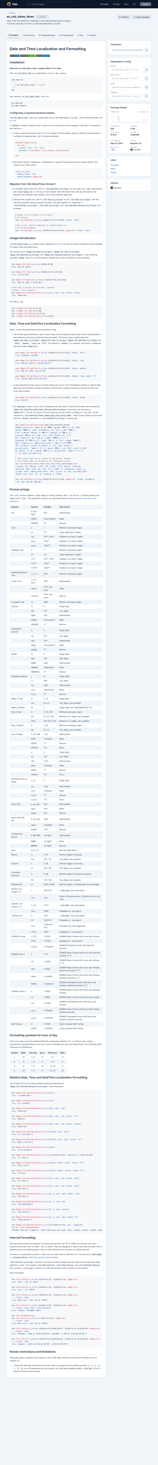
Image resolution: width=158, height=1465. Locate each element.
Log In (145, 4)
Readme (113, 172)
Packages (104, 4)
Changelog (114, 165)
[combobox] (51, 4)
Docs (126, 4)
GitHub (113, 169)
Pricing (116, 4)
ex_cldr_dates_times (20, 16)
